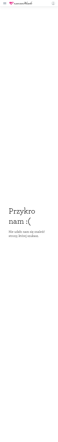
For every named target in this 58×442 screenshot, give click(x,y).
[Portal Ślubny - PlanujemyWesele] (21, 3)
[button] (53, 3)
